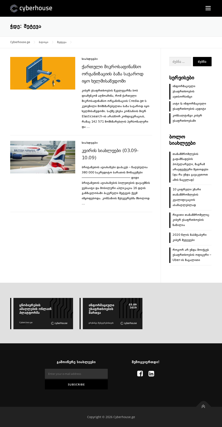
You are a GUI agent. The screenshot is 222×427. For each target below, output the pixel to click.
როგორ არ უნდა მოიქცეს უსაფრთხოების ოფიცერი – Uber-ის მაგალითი (192, 255)
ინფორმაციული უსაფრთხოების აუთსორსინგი (184, 91)
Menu (208, 8)
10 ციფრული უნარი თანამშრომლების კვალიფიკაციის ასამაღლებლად (187, 197)
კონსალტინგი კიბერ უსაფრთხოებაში (187, 118)
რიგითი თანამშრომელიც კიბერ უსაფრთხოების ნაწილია (191, 220)
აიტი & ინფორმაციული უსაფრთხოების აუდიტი (189, 106)
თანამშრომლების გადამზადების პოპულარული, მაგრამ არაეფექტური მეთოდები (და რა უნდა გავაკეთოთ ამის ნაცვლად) (190, 167)
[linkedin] (151, 374)
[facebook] (140, 374)
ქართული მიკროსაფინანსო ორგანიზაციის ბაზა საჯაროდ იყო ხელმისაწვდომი (112, 74)
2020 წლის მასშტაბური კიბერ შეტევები (190, 237)
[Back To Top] (203, 407)
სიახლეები (90, 59)
